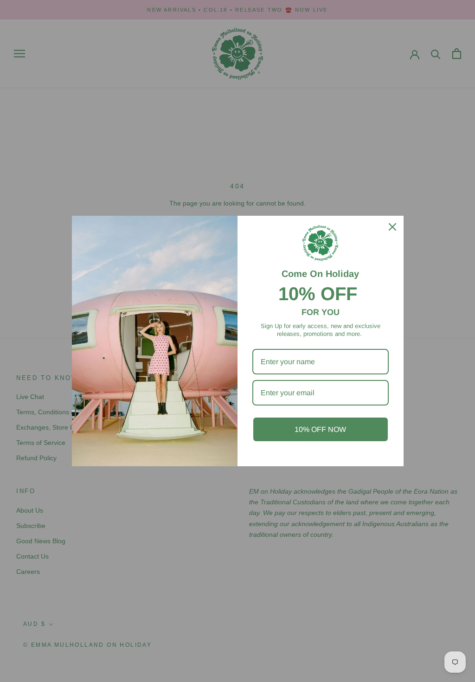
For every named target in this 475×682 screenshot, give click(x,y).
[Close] (392, 227)
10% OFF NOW (320, 429)
